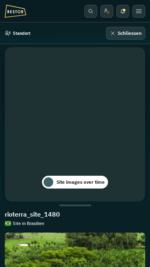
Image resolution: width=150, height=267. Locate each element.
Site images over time (80, 182)
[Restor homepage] (15, 11)
